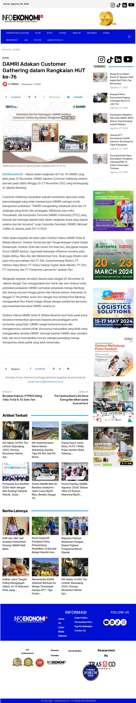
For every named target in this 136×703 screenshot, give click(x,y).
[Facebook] (48, 670)
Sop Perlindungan (83, 626)
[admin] (5, 84)
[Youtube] (54, 679)
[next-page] (101, 180)
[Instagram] (58, 670)
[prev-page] (95, 180)
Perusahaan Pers (83, 622)
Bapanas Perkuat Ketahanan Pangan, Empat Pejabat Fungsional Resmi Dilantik (72, 545)
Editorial (62, 635)
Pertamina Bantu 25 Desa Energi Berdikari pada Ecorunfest (71, 399)
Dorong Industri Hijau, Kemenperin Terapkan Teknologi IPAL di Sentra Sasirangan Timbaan (121, 162)
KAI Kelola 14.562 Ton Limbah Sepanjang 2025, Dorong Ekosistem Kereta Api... (15, 449)
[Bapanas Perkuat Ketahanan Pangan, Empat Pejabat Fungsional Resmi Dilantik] (74, 526)
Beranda (6, 49)
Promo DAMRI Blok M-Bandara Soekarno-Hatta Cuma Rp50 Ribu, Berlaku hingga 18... (45, 491)
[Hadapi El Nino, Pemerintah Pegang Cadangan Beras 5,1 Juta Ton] (100, 98)
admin (15, 84)
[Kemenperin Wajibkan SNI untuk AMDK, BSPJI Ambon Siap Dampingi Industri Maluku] (100, 118)
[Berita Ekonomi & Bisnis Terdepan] (22, 19)
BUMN (16, 49)
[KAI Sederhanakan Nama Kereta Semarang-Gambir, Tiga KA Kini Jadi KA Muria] (45, 430)
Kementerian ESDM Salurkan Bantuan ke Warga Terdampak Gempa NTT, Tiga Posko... (44, 586)
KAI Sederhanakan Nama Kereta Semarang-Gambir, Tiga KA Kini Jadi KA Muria (44, 449)
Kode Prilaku (81, 617)
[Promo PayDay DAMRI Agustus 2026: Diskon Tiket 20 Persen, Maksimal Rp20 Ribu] (74, 471)
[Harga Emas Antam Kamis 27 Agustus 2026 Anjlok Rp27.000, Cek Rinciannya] (100, 77)
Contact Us (80, 630)
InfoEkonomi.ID (12, 174)
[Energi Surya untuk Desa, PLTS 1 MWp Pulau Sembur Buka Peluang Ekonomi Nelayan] (74, 430)
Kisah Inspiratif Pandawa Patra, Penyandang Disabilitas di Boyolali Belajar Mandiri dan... (44, 545)
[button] (129, 36)
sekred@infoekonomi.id (49, 381)
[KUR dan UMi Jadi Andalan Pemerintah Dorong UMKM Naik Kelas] (15, 526)
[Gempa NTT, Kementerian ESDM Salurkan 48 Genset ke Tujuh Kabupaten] (100, 138)
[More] (68, 366)
